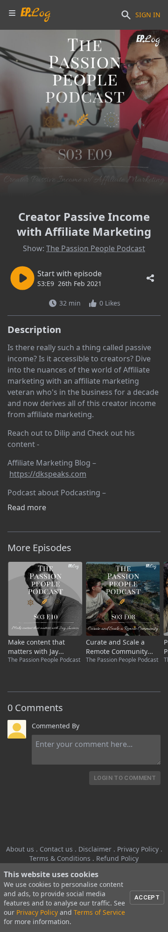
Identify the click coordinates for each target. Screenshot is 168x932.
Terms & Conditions (60, 858)
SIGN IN (148, 14)
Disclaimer (95, 849)
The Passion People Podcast (95, 248)
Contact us (56, 849)
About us (20, 849)
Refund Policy (117, 858)
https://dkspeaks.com (47, 474)
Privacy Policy (138, 849)
